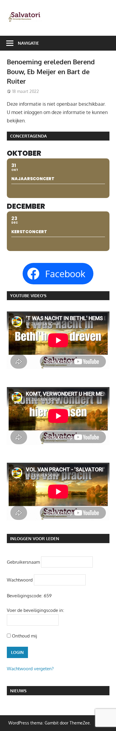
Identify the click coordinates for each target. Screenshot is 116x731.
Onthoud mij (24, 636)
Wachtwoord (20, 579)
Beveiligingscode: (25, 595)
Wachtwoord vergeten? (30, 668)
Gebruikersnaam (23, 562)
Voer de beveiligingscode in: (35, 610)
